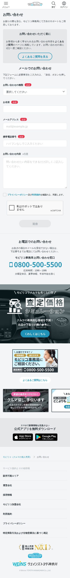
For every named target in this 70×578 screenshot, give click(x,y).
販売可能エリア (11, 475)
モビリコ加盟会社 (12, 504)
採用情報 (7, 494)
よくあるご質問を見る (35, 56)
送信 (35, 223)
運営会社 (7, 485)
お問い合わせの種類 (16, 84)
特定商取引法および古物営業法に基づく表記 (25, 532)
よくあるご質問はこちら (35, 379)
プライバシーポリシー (17, 194)
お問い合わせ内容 (15, 153)
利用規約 (36, 194)
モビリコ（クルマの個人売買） (17, 456)
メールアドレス (14, 119)
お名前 (9, 101)
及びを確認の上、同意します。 (36, 194)
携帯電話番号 (13, 136)
